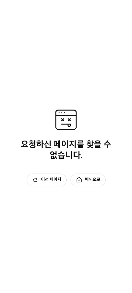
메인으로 (92, 179)
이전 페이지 (51, 179)
